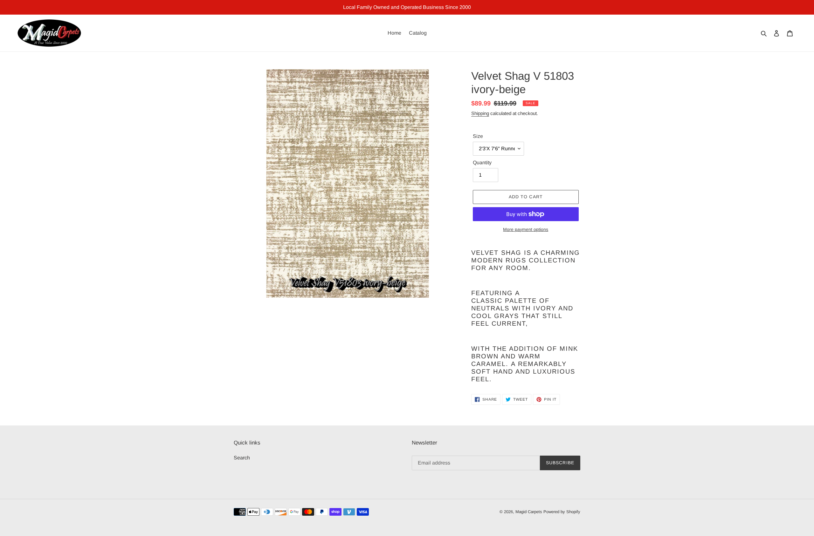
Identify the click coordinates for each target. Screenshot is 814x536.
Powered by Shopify (561, 511)
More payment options (525, 229)
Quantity (482, 162)
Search (242, 457)
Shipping (480, 113)
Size (478, 136)
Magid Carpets (528, 511)
